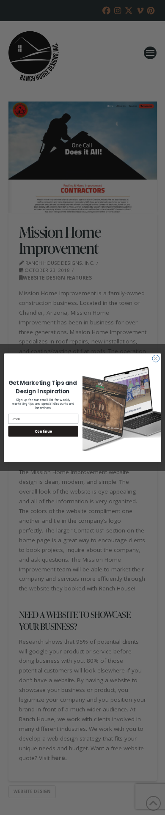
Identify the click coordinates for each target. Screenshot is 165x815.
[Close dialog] (156, 358)
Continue (43, 431)
